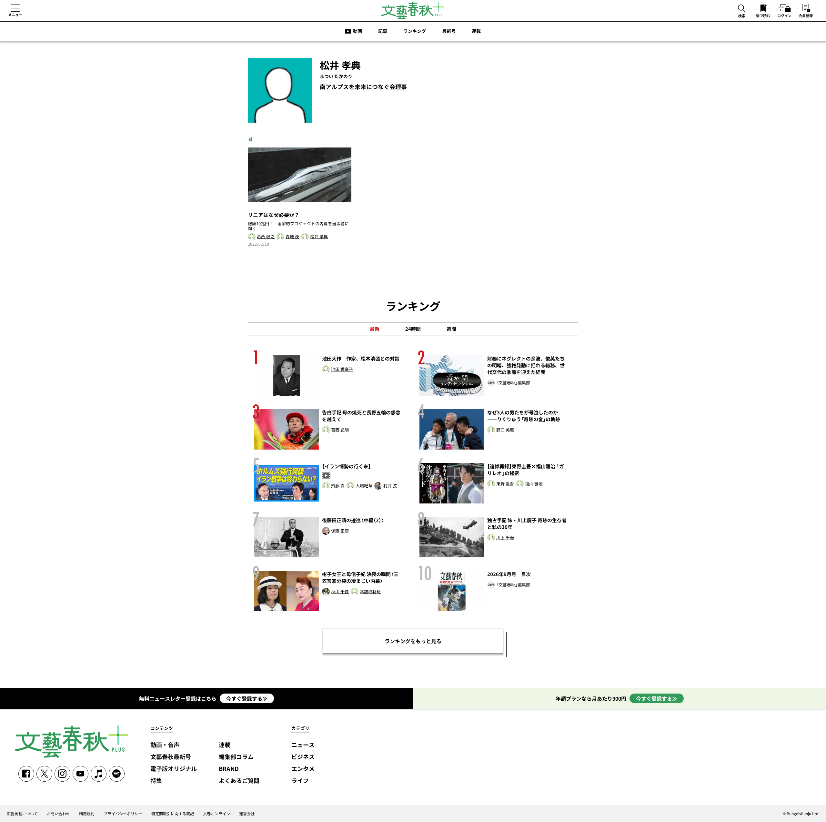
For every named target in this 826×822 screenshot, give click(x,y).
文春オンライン (216, 814)
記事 (382, 31)
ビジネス (303, 757)
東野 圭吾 (505, 484)
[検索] (742, 9)
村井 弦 (390, 485)
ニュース (303, 745)
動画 (357, 31)
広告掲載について (22, 814)
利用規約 (87, 814)
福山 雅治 (534, 484)
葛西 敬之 (266, 236)
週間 (451, 328)
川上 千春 (505, 537)
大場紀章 (364, 485)
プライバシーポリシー (123, 814)
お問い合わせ (58, 814)
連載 (476, 31)
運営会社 (247, 814)
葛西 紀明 (340, 430)
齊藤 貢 (338, 485)
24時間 (413, 328)
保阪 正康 (340, 531)
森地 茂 (292, 236)
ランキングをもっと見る (413, 641)
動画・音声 (164, 745)
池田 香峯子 (342, 369)
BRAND (229, 769)
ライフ (300, 780)
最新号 (449, 31)
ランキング (414, 31)
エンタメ (303, 769)
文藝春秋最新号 (170, 757)
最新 (374, 328)
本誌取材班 (370, 591)
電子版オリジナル (173, 769)
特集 (156, 780)
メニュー (15, 14)
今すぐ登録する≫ (246, 698)
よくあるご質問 (239, 780)
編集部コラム (236, 757)
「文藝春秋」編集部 (513, 383)
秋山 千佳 (340, 591)
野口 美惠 (505, 430)
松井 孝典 (319, 236)
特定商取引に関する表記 (172, 814)
